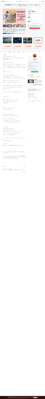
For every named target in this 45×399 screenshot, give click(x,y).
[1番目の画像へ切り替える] (5, 25)
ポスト (5, 33)
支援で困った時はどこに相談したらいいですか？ (32, 97)
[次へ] (24, 16)
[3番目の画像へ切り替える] (14, 25)
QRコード (24, 33)
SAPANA (21, 6)
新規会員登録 (42, 1)
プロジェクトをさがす (26, 1)
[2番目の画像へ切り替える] (9, 25)
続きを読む (40, 66)
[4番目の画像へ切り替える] (19, 25)
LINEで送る (13, 33)
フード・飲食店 (24, 6)
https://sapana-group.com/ (32, 67)
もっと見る (23, 166)
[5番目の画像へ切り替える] (23, 25)
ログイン (40, 1)
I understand (35, 397)
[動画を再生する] (14, 16)
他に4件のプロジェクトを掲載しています (35, 62)
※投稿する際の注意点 (23, 171)
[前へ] (3, 16)
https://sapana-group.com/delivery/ (32, 68)
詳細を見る (29, 84)
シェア (8, 33)
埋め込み (20, 33)
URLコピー (16, 33)
